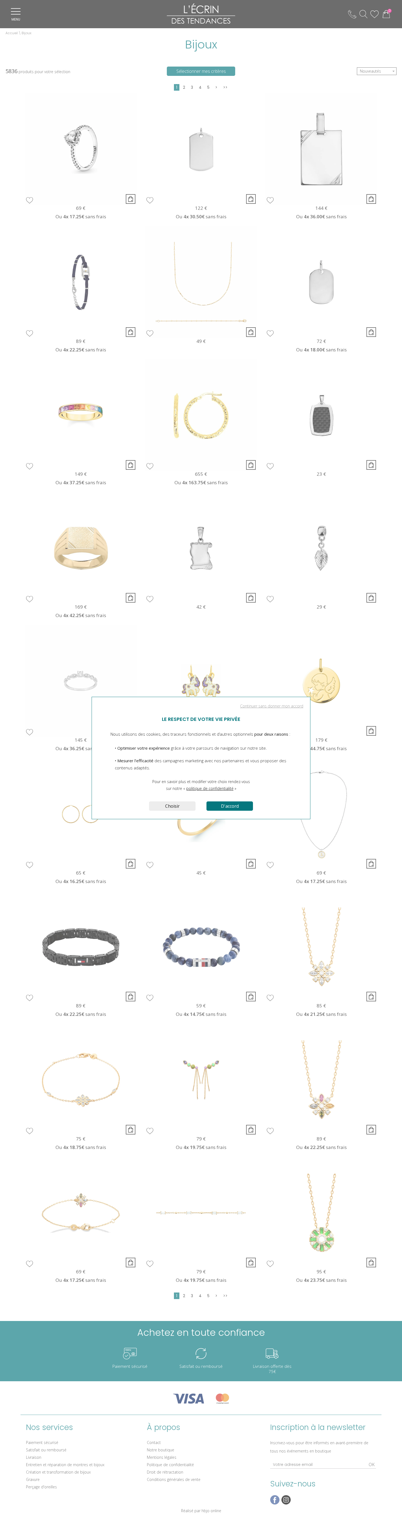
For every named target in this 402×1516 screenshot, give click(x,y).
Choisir (172, 806)
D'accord (230, 806)
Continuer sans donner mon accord (271, 706)
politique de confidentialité (210, 788)
